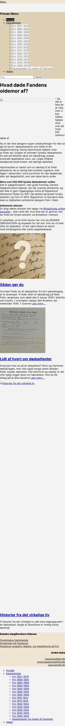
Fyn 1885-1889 (20, 31)
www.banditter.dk (55, 658)
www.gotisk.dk (56, 664)
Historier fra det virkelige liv (24, 615)
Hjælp (9, 71)
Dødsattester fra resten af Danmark (32, 68)
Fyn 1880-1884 (20, 28)
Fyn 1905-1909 (20, 44)
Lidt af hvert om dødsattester (26, 359)
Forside (10, 19)
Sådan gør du (12, 284)
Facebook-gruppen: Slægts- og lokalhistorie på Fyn (29, 646)
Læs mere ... (39, 303)
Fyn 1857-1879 (20, 25)
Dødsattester (13, 22)
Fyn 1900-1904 (20, 41)
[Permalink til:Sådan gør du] (22, 277)
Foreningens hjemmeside (14, 640)
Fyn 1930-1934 (20, 59)
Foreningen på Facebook (14, 643)
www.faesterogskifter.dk (51, 661)
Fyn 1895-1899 (20, 37)
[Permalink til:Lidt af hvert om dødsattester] (22, 352)
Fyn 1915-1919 (20, 50)
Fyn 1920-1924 (20, 53)
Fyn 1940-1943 (20, 65)
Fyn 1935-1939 (20, 62)
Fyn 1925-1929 (20, 56)
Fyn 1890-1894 (20, 34)
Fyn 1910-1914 (20, 47)
